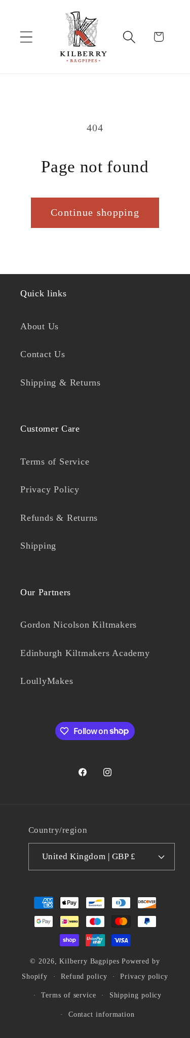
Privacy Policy (50, 489)
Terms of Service (54, 461)
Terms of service (68, 995)
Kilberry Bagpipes (89, 961)
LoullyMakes (46, 681)
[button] (26, 36)
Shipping (38, 546)
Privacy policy (144, 976)
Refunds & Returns (59, 518)
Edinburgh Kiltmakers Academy (85, 653)
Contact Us (42, 354)
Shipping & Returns (60, 382)
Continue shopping (95, 212)
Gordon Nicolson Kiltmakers (78, 625)
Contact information (101, 1014)
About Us (39, 326)
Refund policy (84, 976)
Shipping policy (135, 995)
